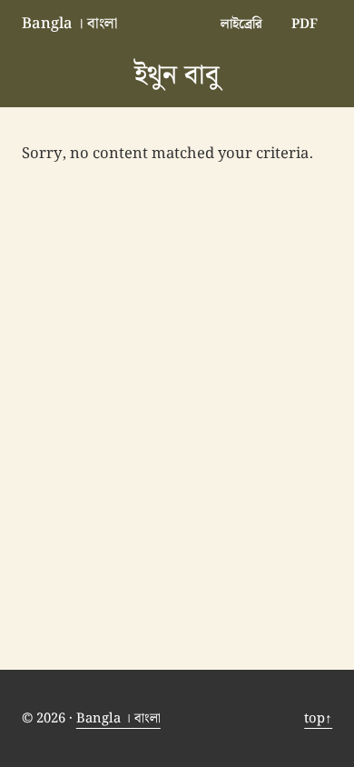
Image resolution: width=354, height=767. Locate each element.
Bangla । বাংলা (69, 23)
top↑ (318, 718)
